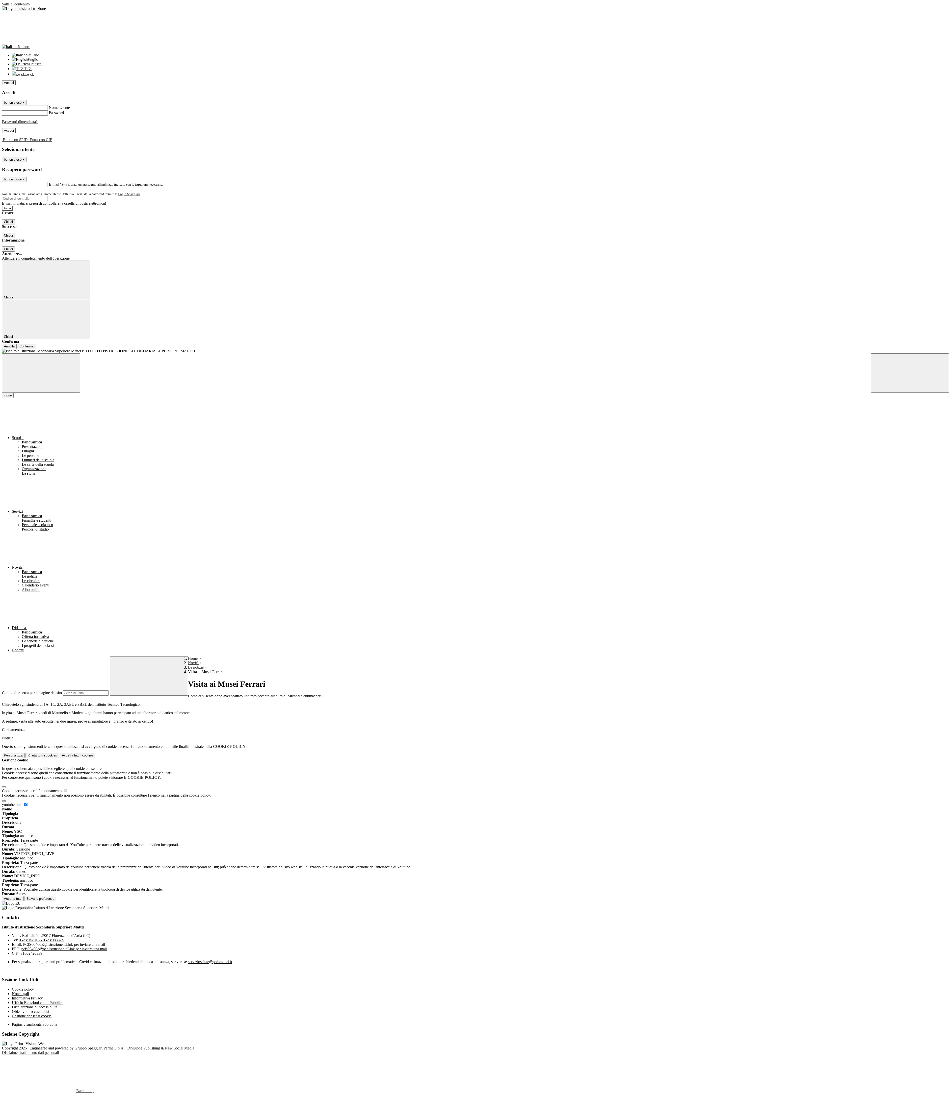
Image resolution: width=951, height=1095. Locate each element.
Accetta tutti (77, 755)
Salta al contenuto (16, 4)
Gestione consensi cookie (32, 1016)
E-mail (54, 184)
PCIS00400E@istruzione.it (64, 944)
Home (193, 658)
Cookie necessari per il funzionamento (32, 791)
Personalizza (13, 755)
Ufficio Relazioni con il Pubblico (37, 1002)
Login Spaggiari (129, 194)
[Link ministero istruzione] (24, 8)
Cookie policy (23, 989)
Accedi (9, 83)
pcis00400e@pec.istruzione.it (64, 949)
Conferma (26, 346)
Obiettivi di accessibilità (30, 1011)
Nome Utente (59, 107)
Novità (193, 663)
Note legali (20, 994)
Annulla (9, 346)
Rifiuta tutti (42, 755)
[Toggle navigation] (41, 373)
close (8, 395)
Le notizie (196, 667)
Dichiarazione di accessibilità (34, 1007)
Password (56, 113)
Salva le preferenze (40, 898)
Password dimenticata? (20, 122)
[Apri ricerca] (910, 373)
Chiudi (8, 222)
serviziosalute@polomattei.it (210, 962)
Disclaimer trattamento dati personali (30, 1052)
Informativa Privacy (27, 998)
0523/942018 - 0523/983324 (41, 940)
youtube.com (12, 805)
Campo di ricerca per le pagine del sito (32, 693)
